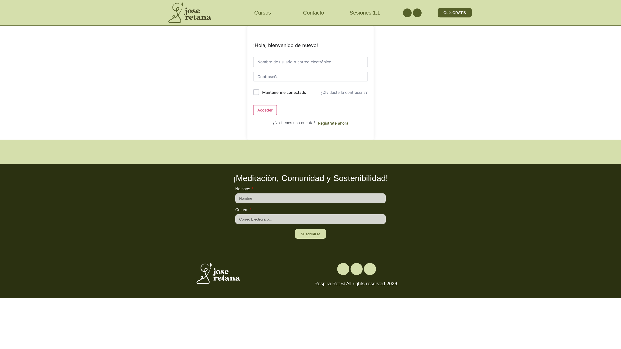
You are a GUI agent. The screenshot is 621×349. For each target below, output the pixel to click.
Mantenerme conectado (284, 92)
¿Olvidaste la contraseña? (344, 92)
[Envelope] (370, 269)
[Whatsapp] (417, 12)
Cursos (262, 13)
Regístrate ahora (333, 123)
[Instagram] (407, 12)
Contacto (313, 13)
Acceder (265, 110)
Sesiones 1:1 (365, 13)
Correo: (242, 210)
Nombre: (243, 189)
